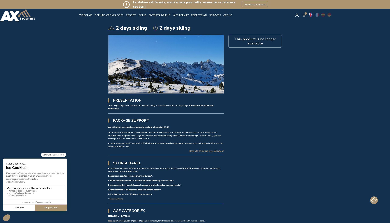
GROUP (227, 15)
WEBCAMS (85, 15)
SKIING (142, 15)
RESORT (131, 15)
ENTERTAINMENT (159, 15)
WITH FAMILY (181, 15)
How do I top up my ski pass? (206, 151)
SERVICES (215, 15)
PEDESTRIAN (199, 15)
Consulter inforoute (255, 4)
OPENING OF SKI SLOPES (109, 15)
